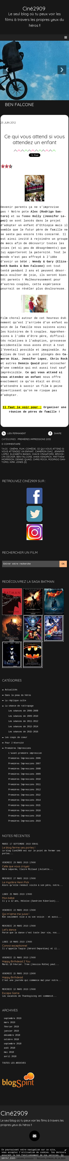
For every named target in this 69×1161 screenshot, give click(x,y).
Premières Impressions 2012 (24, 789)
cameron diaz (44, 451)
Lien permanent (16, 433)
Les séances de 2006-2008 (23, 711)
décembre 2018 (12, 1035)
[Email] (34, 1136)
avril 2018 (10, 1056)
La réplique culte (15, 700)
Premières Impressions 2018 (24, 816)
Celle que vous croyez (15, 866)
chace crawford (43, 454)
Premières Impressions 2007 (24, 763)
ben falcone (24, 456)
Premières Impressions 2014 (24, 800)
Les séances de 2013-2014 (23, 726)
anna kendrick (42, 456)
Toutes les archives (14, 1063)
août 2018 (9, 1048)
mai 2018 (9, 1052)
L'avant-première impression (25, 753)
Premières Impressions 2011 (24, 784)
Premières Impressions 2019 (24, 821)
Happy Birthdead (12, 977)
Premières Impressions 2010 (24, 779)
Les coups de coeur (16, 737)
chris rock (40, 459)
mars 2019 (9, 1022)
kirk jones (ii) (18, 462)
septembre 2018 (12, 1044)
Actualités (11, 690)
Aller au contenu (16, 6)
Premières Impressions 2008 (24, 769)
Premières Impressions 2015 (24, 805)
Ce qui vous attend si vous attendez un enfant (34, 139)
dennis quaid (23, 459)
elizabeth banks (20, 454)
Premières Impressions (18, 748)
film (21, 448)
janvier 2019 (11, 1031)
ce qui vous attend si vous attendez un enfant (33, 450)
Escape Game (10, 993)
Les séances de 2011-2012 (23, 721)
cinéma (14, 448)
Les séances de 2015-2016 (23, 732)
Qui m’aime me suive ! (15, 914)
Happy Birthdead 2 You (16, 961)
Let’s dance (9, 929)
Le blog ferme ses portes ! (18, 847)
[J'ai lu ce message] (65, 1149)
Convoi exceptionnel (14, 945)
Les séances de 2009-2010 (23, 716)
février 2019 (11, 1027)
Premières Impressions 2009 (24, 774)
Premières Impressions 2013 (24, 795)
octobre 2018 (11, 1039)
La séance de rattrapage (19, 706)
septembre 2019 (12, 1018)
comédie (30, 448)
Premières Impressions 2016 (24, 810)
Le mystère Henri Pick (15, 882)
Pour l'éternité (14, 743)
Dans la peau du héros (18, 695)
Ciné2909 (34, 8)
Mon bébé (8, 898)
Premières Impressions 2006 (24, 758)
